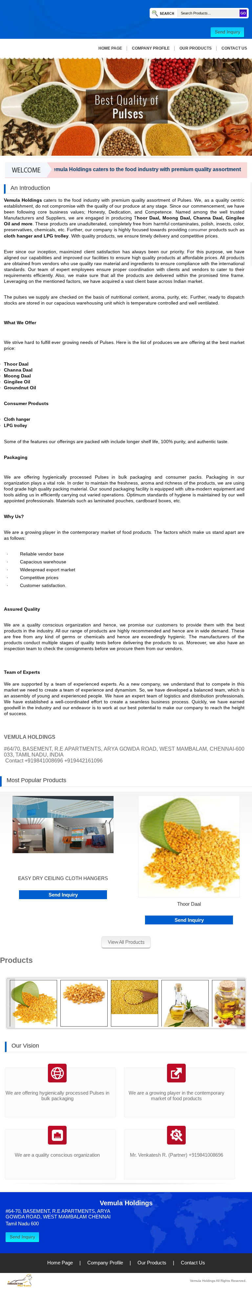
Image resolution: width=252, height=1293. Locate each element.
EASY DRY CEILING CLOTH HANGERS (63, 878)
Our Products (195, 48)
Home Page (110, 48)
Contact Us (234, 48)
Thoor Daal (189, 904)
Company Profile (151, 48)
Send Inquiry (63, 894)
